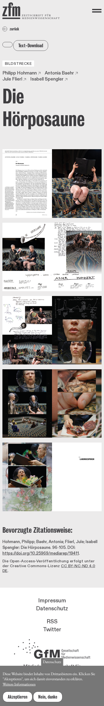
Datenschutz (52, 608)
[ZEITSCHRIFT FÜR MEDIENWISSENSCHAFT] (31, 10)
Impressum (52, 600)
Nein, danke (47, 696)
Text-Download (30, 45)
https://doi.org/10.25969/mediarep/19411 (40, 553)
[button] (52, 183)
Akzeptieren (17, 696)
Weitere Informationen (19, 684)
